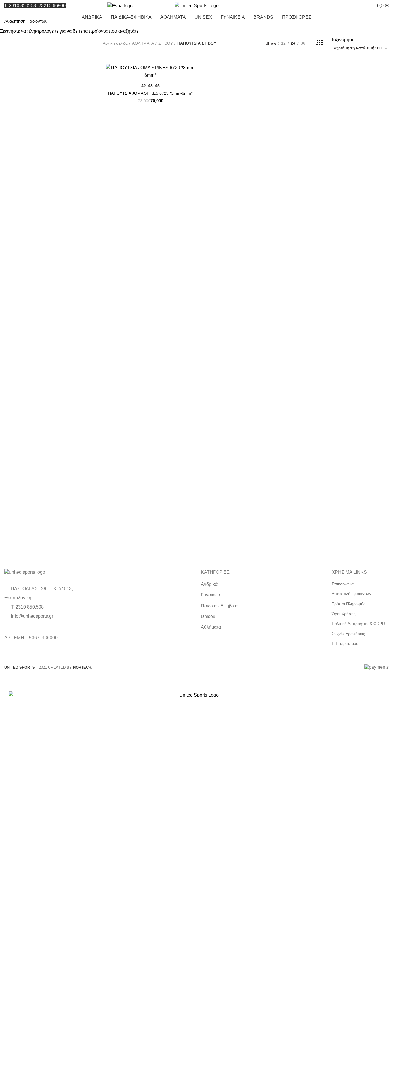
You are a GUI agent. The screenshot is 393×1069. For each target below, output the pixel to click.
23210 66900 (52, 5)
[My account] (338, 6)
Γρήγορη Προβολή (191, 73)
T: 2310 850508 (20, 5)
